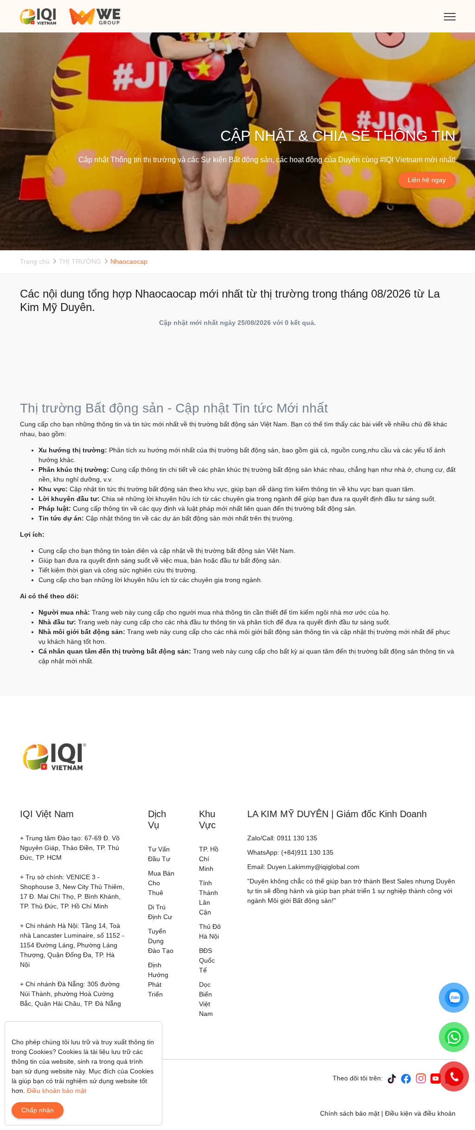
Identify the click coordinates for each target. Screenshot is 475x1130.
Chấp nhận (37, 1110)
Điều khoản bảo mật (56, 1090)
